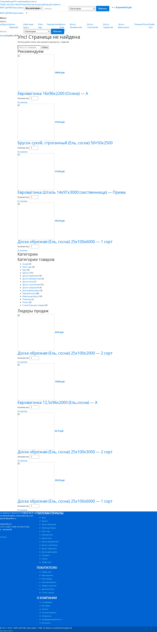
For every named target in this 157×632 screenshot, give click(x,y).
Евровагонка (53, 24)
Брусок (5, 24)
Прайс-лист (5, 4)
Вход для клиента (51, 4)
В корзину (22, 102)
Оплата (23, 4)
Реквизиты (47, 616)
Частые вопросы (35, 4)
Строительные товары (33, 305)
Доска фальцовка (30, 290)
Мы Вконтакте (48, 589)
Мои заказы (47, 578)
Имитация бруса (30, 296)
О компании (21, 1)
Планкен (138, 24)
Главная (4, 1)
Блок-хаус (27, 267)
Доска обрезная (30, 275)
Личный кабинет (49, 582)
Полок (146, 24)
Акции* (11, 1)
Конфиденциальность (52, 619)
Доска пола (27, 281)
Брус (24, 269)
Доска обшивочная (31, 278)
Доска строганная (31, 284)
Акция (25, 264)
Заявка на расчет (49, 585)
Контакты (31, 1)
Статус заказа (48, 592)
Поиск (45, 47)
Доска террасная (30, 287)
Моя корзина (47, 575)
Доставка (15, 4)
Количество (23, 98)
